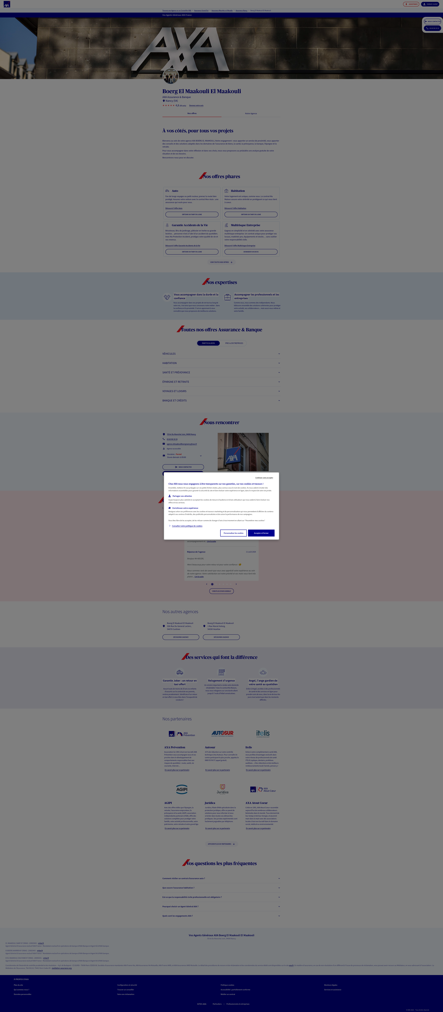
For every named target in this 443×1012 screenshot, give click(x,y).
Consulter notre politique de (187, 526)
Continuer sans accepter (264, 478)
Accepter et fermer (261, 533)
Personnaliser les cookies (233, 533)
